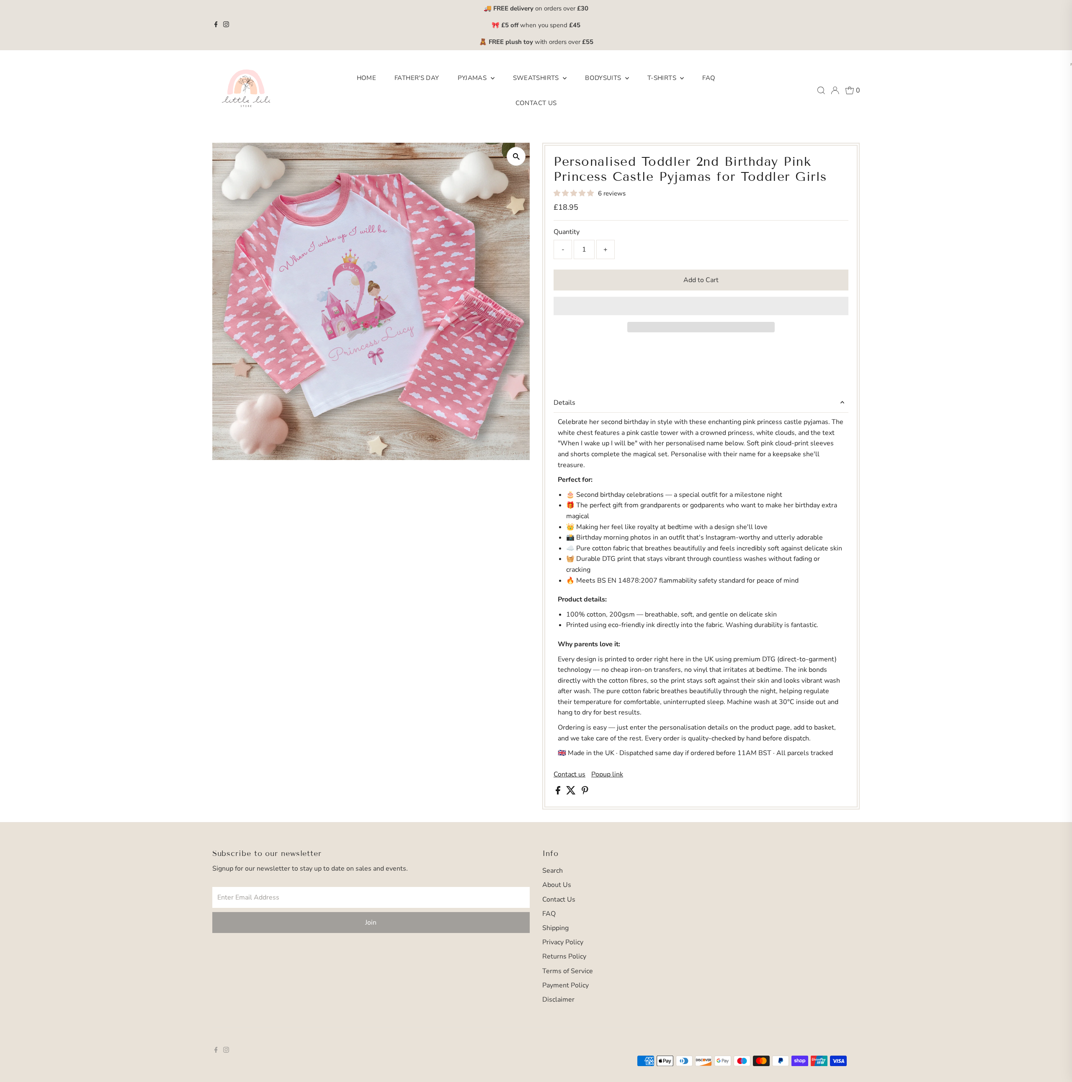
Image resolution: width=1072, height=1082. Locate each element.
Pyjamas (473, 78)
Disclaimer (558, 999)
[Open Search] (821, 90)
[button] (574, 193)
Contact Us (536, 103)
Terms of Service (567, 971)
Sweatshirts (537, 78)
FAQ (708, 78)
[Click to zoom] (516, 156)
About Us (556, 884)
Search (552, 870)
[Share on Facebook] (559, 792)
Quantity (567, 231)
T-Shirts (662, 78)
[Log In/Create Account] (835, 90)
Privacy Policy (562, 942)
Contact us (569, 774)
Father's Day (416, 78)
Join (370, 922)
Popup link (607, 774)
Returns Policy (564, 956)
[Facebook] (216, 25)
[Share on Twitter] (571, 792)
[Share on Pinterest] (585, 792)
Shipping (555, 928)
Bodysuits (604, 78)
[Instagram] (226, 25)
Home (366, 78)
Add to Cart (701, 280)
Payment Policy (565, 985)
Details (564, 402)
